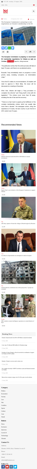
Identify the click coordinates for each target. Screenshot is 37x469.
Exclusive (4, 427)
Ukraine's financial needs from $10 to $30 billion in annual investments (17, 337)
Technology (4, 435)
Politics (3, 391)
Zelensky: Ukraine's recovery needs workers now (12, 361)
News (2, 424)
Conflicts (3, 405)
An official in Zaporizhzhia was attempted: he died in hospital (16, 255)
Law (2, 399)
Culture (3, 411)
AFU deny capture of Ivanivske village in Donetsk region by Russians (18, 223)
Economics (4, 393)
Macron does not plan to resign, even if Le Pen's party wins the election (17, 377)
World (3, 417)
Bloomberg (10, 61)
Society (3, 396)
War (2, 402)
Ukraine (3, 438)
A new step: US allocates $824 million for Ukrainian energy (14, 345)
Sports (3, 408)
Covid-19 (4, 432)
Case (2, 414)
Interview (4, 430)
